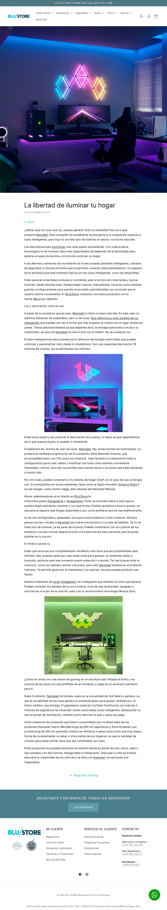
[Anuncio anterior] (9, 3)
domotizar (59, 246)
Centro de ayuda (94, 836)
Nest (66, 489)
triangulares (55, 501)
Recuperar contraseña (59, 848)
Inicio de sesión (55, 842)
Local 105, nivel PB (132, 844)
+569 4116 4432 (131, 864)
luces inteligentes (64, 581)
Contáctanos (91, 848)
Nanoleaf (42, 234)
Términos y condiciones (59, 853)
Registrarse (52, 836)
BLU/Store (72, 294)
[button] (141, 16)
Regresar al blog (86, 775)
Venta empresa (93, 853)
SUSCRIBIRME (83, 807)
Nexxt (37, 298)
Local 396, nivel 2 (132, 853)
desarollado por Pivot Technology (93, 895)
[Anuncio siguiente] (157, 3)
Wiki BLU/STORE (55, 859)
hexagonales (74, 501)
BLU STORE (71, 895)
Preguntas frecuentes (96, 842)
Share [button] (31, 221)
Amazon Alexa (127, 484)
